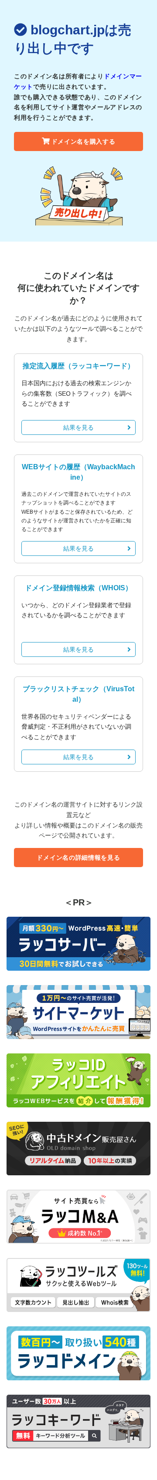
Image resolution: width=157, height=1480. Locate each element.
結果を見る (78, 427)
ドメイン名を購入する (83, 141)
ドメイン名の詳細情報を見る (78, 857)
